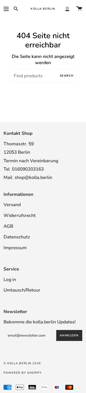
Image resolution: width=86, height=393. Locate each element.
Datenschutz (17, 237)
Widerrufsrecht (20, 215)
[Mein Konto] (67, 9)
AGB (8, 226)
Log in (10, 279)
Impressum (15, 248)
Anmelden (69, 335)
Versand (12, 205)
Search (67, 76)
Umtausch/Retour (22, 290)
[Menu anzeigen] (7, 8)
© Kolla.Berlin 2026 (22, 363)
